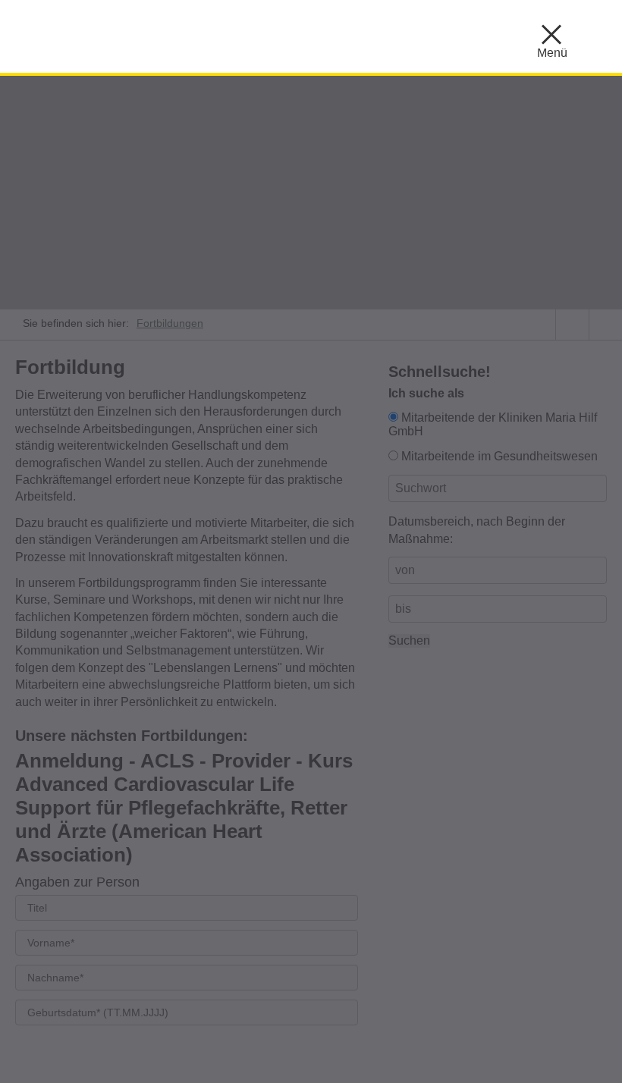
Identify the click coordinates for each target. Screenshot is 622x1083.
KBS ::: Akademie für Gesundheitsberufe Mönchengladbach (167, 34)
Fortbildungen (170, 323)
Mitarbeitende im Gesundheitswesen (499, 456)
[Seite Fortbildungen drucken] (605, 324)
